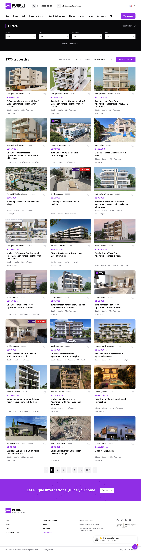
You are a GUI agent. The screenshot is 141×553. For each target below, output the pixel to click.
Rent (15, 16)
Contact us (128, 16)
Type (40, 32)
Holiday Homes (76, 16)
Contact (105, 490)
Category (9, 32)
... (81, 470)
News (90, 16)
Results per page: (65, 59)
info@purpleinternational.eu (72, 6)
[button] (21, 36)
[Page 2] (95, 470)
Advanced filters (69, 44)
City (106, 32)
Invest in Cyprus (37, 16)
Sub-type (75, 32)
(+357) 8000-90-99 (44, 6)
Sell (23, 16)
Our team (101, 16)
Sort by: (87, 59)
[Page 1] (46, 470)
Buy (7, 16)
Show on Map (124, 59)
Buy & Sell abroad (57, 16)
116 (88, 470)
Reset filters (127, 26)
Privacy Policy (48, 550)
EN (134, 6)
